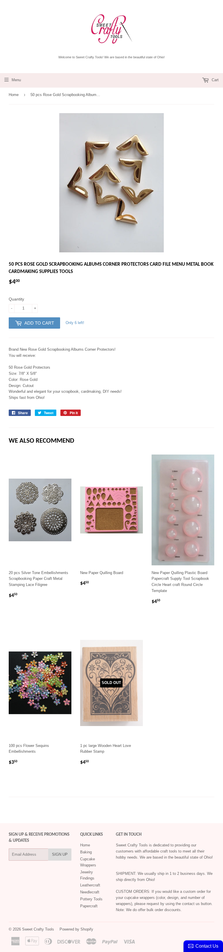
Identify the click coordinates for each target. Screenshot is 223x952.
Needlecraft (89, 892)
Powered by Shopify (76, 929)
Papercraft (89, 906)
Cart (215, 80)
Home (14, 95)
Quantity (16, 299)
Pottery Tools (91, 899)
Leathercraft (90, 885)
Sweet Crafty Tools (38, 929)
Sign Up (60, 854)
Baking (86, 852)
